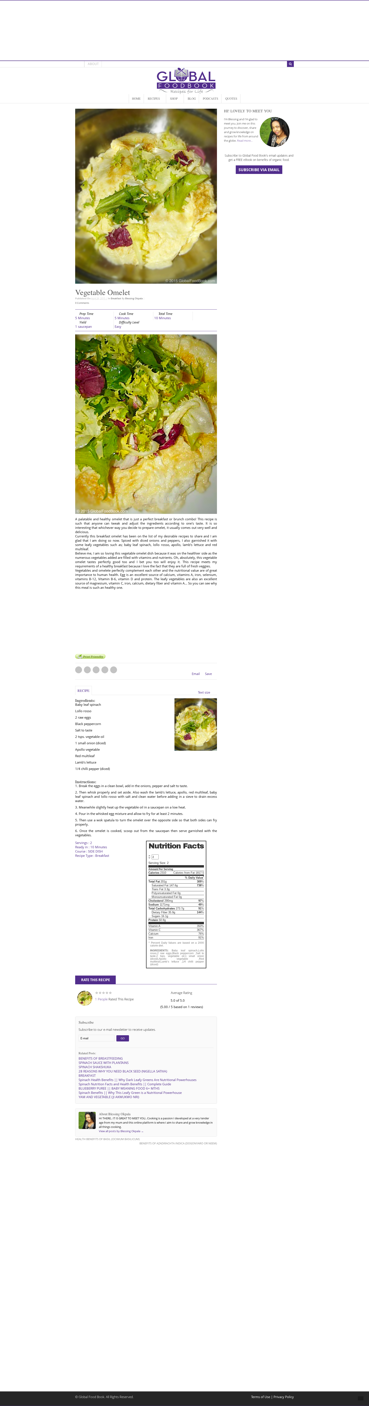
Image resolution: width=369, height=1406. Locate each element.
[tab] (83, 693)
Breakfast (116, 298)
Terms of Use (261, 1397)
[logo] (186, 92)
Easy (118, 327)
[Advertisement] (184, 30)
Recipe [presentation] (83, 690)
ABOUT (93, 64)
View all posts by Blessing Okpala (121, 1131)
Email (196, 674)
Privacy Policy (284, 1397)
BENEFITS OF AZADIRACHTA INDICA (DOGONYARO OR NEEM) (178, 1143)
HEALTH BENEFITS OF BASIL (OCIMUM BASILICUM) (107, 1139)
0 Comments (82, 302)
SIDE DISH (95, 851)
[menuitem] (136, 98)
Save (208, 674)
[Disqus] (146, 1203)
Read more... (245, 140)
